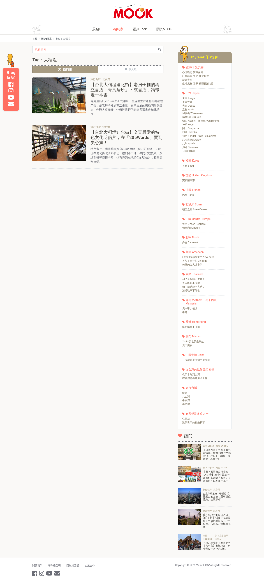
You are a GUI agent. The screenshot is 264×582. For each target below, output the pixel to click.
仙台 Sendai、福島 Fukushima (199, 135)
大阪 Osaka (188, 105)
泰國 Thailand (194, 274)
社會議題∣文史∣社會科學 (195, 76)
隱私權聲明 (72, 565)
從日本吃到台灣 (191, 374)
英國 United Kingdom (199, 175)
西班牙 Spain (194, 204)
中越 (184, 312)
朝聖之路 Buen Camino (195, 209)
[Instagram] (10, 91)
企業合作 (90, 565)
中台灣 (186, 400)
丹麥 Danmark (190, 242)
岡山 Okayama (190, 128)
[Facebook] (10, 84)
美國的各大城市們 (192, 264)
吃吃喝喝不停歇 (191, 326)
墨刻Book (140, 29)
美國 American (195, 252)
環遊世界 (187, 79)
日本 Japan (193, 93)
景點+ (96, 29)
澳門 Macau (193, 336)
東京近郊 (187, 101)
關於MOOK (164, 29)
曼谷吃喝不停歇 (191, 282)
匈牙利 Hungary (191, 227)
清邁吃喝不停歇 (191, 290)
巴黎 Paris (188, 194)
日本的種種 (188, 151)
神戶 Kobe (188, 124)
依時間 (68, 69)
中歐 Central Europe (198, 219)
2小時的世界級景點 (193, 341)
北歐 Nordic (193, 237)
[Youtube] (11, 97)
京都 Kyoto (188, 109)
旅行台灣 (191, 387)
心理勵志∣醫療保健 (192, 72)
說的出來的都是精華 (193, 422)
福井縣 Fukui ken (191, 117)
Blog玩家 (116, 29)
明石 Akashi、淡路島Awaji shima (200, 120)
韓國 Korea (192, 160)
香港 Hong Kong (196, 322)
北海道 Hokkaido (191, 139)
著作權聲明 (54, 565)
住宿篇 (186, 418)
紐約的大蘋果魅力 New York (198, 257)
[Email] (11, 104)
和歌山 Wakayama (192, 113)
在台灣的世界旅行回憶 (200, 369)
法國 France (193, 190)
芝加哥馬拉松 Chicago (194, 260)
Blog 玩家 (11, 75)
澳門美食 (187, 345)
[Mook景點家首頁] (132, 11)
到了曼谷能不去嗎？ (193, 279)
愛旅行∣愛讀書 (194, 67)
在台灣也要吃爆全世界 (194, 378)
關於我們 (37, 565)
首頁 (34, 38)
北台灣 (186, 396)
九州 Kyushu (189, 143)
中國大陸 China (195, 355)
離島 (184, 392)
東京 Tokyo (188, 98)
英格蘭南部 (188, 180)
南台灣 (186, 404)
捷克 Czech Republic (194, 224)
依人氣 (132, 69)
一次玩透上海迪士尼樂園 (196, 359)
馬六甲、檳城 (189, 308)
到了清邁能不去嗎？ (193, 286)
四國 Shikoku (189, 132)
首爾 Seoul (188, 165)
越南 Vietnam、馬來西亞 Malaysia (201, 301)
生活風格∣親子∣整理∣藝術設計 (198, 83)
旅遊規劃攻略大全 (197, 413)
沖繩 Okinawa (190, 147)
